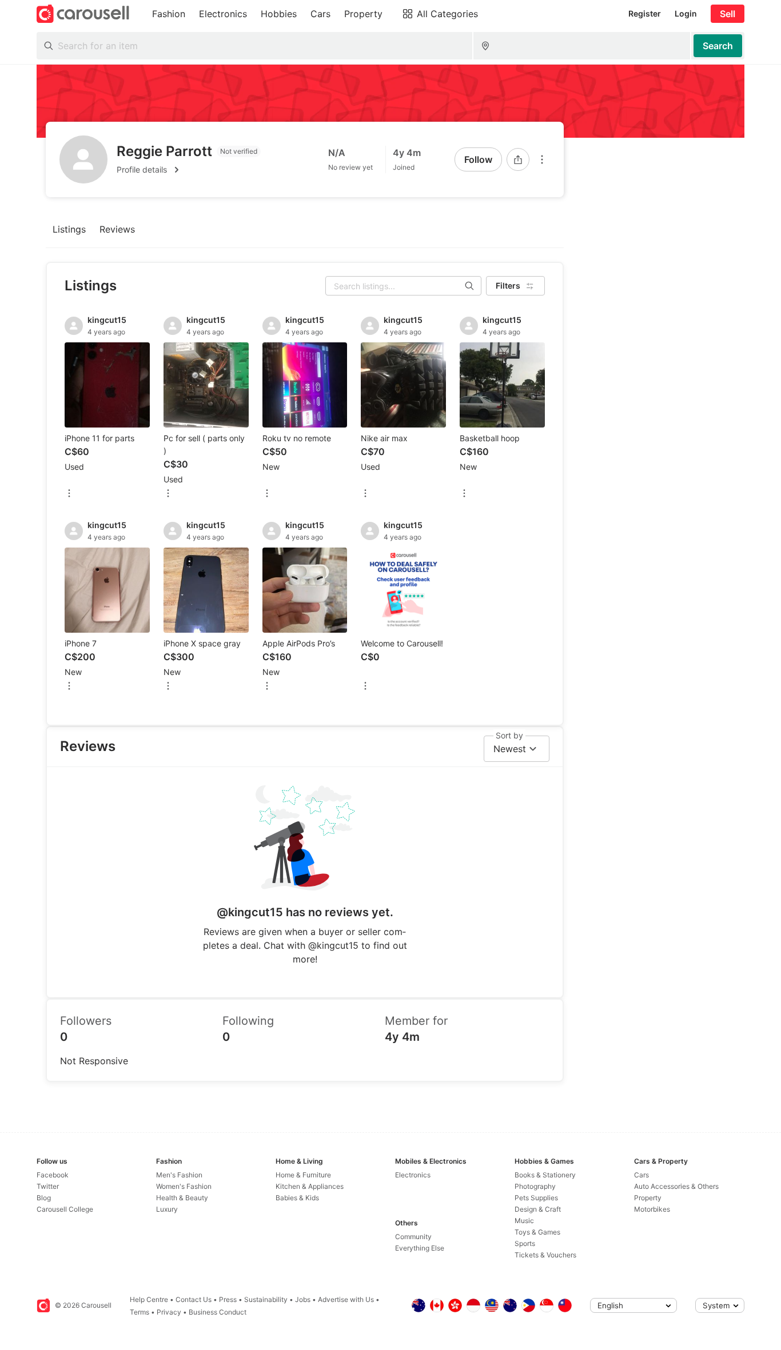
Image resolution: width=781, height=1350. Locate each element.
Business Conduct (217, 1312)
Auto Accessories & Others (676, 1186)
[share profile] (518, 159)
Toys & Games (537, 1232)
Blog (44, 1197)
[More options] (542, 159)
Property (648, 1197)
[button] (189, 170)
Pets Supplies (536, 1197)
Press (228, 1299)
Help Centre (149, 1299)
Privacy (169, 1312)
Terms (139, 1312)
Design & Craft (538, 1209)
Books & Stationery (545, 1175)
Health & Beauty (182, 1197)
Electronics (413, 1175)
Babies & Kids (297, 1197)
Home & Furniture (303, 1175)
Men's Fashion (179, 1175)
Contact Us (194, 1299)
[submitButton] (718, 45)
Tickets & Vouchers (545, 1255)
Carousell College (65, 1209)
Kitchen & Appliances (310, 1186)
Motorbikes (652, 1209)
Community (413, 1236)
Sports (525, 1243)
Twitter (48, 1186)
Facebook (53, 1175)
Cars (641, 1175)
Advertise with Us (346, 1299)
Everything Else (419, 1248)
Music (524, 1220)
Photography (535, 1186)
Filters (508, 285)
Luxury (167, 1209)
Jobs (302, 1299)
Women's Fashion (184, 1186)
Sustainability (266, 1299)
